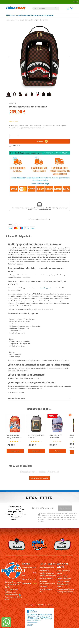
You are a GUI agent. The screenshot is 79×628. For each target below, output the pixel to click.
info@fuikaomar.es (10, 592)
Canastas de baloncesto (47, 568)
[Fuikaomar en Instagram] (63, 544)
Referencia (11, 392)
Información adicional (16, 398)
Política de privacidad (63, 581)
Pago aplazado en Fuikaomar (65, 589)
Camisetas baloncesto (46, 578)
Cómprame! (39, 141)
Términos (50, 605)
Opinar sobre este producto (39, 478)
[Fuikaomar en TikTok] (16, 544)
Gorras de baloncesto (46, 589)
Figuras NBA (43, 586)
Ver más (57, 451)
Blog (41, 592)
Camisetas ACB (44, 570)
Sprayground (12, 103)
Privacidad (44, 605)
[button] (8, 94)
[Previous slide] (9, 57)
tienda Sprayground (45, 288)
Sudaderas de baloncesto (47, 584)
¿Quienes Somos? (62, 576)
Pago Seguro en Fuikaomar (65, 592)
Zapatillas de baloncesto (47, 573)
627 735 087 (10, 589)
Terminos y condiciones (64, 579)
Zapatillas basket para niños (48, 576)
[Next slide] (70, 57)
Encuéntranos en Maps (12, 594)
